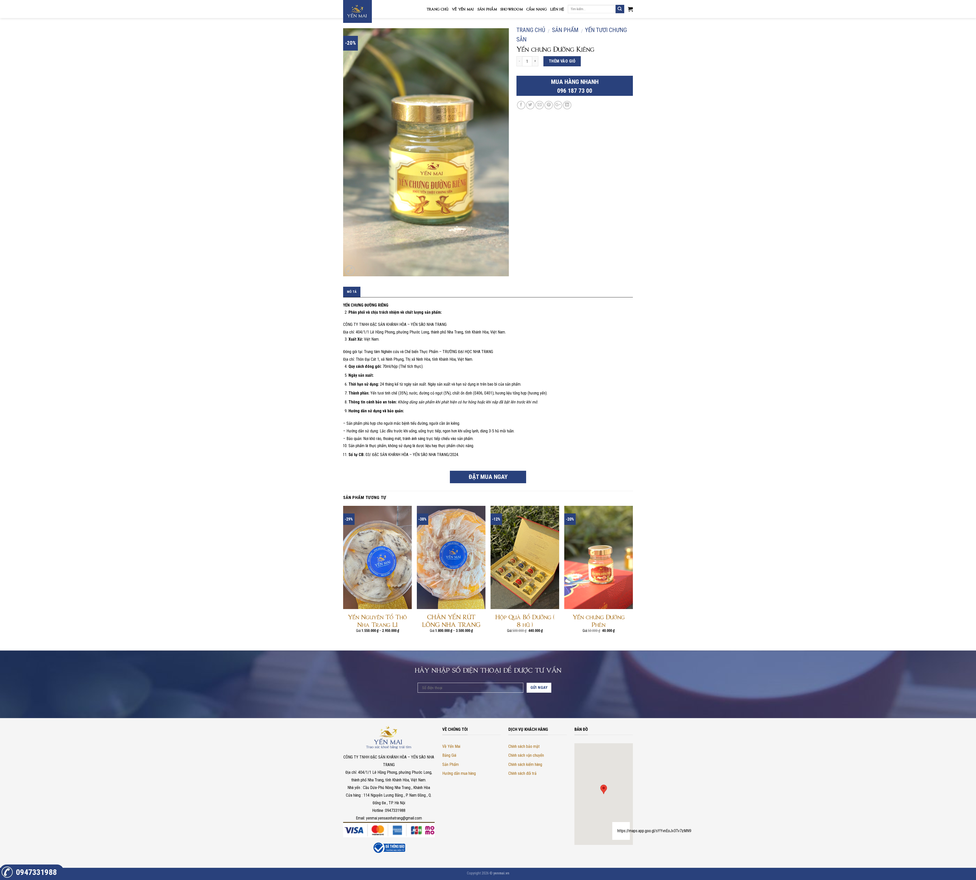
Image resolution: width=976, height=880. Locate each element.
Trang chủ (437, 9)
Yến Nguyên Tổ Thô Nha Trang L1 (377, 620)
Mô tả (352, 292)
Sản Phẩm (450, 764)
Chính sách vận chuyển (526, 755)
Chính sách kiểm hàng (525, 764)
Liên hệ (557, 9)
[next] (632, 577)
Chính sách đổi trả (522, 773)
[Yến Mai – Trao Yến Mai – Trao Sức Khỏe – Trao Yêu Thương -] (368, 11)
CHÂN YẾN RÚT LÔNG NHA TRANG (451, 620)
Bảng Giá (449, 755)
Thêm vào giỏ (562, 61)
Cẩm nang (536, 9)
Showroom (511, 9)
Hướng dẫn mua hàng (459, 773)
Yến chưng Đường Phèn (599, 620)
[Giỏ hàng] (630, 9)
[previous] (343, 577)
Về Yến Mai (463, 9)
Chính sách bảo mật (524, 746)
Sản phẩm (487, 9)
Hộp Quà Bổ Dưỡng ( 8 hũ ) (524, 620)
